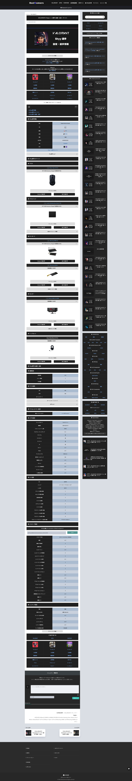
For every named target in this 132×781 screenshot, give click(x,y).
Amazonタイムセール (67, 7)
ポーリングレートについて (52, 400)
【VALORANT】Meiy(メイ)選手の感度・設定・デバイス (100, 83)
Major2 (104, 397)
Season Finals (101, 359)
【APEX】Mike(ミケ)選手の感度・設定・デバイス (100, 266)
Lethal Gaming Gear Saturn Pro (54, 203)
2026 (105, 342)
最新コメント (35, 92)
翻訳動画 (35, 88)
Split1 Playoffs (95, 375)
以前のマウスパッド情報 (52, 231)
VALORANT (54, 3)
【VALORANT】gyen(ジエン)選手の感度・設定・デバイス (100, 233)
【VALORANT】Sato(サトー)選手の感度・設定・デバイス (100, 316)
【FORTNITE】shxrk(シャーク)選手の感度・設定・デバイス (100, 124)
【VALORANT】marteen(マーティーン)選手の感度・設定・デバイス (100, 275)
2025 (101, 342)
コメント (44, 61)
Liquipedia (65, 143)
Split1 (85, 359)
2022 (89, 342)
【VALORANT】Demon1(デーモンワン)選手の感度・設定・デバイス (100, 108)
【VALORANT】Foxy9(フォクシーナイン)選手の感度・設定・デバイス (100, 242)
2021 (85, 342)
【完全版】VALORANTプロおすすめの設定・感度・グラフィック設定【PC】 (100, 175)
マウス (35, 95)
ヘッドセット (69, 98)
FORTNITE (66, 3)
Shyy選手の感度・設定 (35, 114)
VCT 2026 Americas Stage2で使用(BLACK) (51, 243)
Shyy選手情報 (33, 110)
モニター (52, 98)
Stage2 (103, 353)
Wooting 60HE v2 (54, 240)
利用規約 (27, 748)
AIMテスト (81, 3)
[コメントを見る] (129, 769)
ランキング (35, 82)
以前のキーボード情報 (52, 289)
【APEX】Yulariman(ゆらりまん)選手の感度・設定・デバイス (100, 141)
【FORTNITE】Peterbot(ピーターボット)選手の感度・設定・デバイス (100, 225)
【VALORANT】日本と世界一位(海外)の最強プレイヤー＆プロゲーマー (100, 92)
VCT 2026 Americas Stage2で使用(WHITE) (51, 170)
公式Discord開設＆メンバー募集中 (52, 62)
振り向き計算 (88, 3)
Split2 (92, 359)
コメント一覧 (103, 3)
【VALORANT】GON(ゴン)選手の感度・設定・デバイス (100, 158)
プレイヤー (74, 713)
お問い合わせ (28, 766)
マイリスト (96, 3)
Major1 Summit (95, 397)
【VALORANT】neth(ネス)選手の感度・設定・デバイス (100, 208)
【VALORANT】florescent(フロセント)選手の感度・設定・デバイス (100, 259)
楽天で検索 (64, 194)
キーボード (69, 95)
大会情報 (35, 85)
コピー (72, 532)
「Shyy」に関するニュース (52, 150)
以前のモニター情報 (52, 328)
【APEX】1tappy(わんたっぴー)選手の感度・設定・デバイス (100, 283)
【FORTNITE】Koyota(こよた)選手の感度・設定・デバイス (100, 191)
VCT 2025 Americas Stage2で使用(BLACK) (51, 206)
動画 (94, 337)
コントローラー (35, 98)
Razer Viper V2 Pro (54, 167)
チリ (76, 721)
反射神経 (52, 92)
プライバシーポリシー (30, 757)
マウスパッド (52, 95)
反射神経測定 (73, 3)
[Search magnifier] (103, 17)
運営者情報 (28, 762)
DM (47, 61)
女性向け (102, 410)
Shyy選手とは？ (52, 154)
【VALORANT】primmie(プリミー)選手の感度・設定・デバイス (100, 183)
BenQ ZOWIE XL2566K (54, 298)
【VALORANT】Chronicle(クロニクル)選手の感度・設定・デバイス (100, 167)
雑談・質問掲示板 (52, 70)
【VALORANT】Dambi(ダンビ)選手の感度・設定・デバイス (100, 308)
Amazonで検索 (40, 194)
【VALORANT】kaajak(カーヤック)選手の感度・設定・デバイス (100, 200)
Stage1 (95, 353)
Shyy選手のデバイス (34, 112)
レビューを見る (53, 190)
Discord (50, 61)
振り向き (69, 92)
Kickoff (86, 353)
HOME (67, 775)
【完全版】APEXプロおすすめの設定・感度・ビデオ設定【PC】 (100, 150)
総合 (86, 337)
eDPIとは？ (52, 404)
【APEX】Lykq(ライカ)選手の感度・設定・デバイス (100, 216)
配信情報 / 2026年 (52, 268)
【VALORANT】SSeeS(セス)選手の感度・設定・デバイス (100, 325)
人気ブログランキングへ (59, 748)
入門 (95, 410)
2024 (97, 342)
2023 (93, 342)
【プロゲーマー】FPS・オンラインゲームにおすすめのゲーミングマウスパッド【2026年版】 (100, 292)
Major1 (85, 397)
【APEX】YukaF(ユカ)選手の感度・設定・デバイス (100, 116)
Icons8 (56, 757)
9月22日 (37, 717)
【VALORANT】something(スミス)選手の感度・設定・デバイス (100, 133)
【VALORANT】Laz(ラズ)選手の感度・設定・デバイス (100, 99)
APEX (60, 3)
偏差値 (102, 337)
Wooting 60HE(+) (54, 265)
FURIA (66, 134)
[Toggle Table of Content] (75, 107)
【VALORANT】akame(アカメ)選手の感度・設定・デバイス (100, 300)
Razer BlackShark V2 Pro (36, 719)
